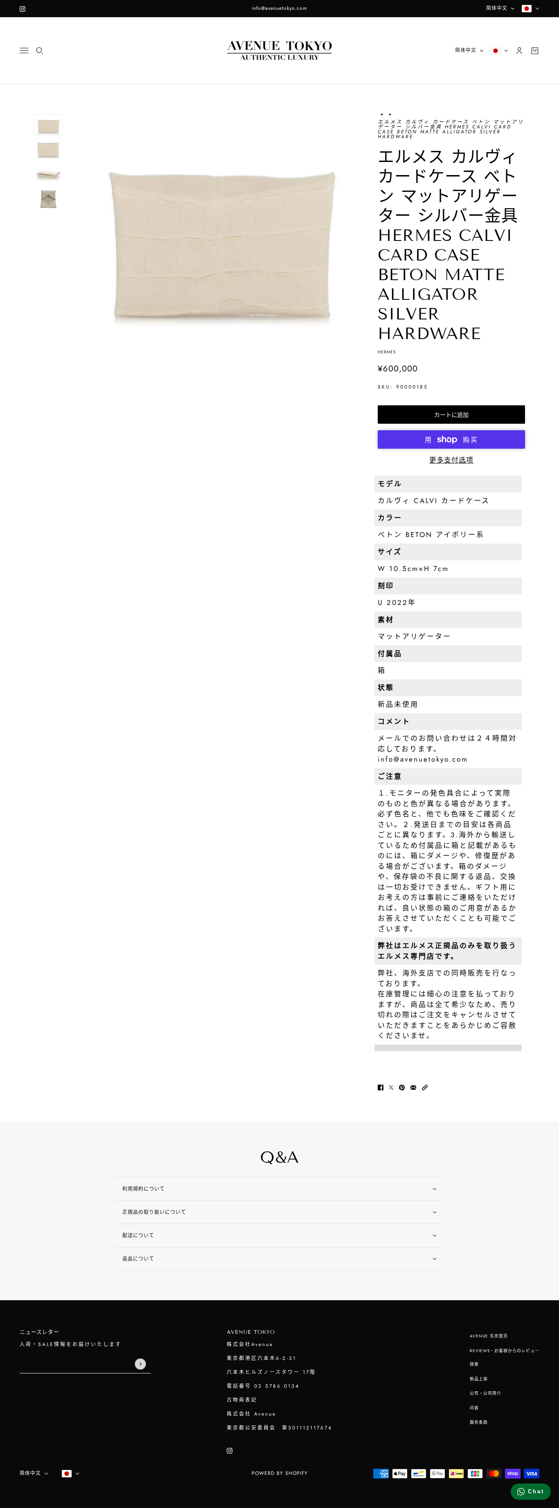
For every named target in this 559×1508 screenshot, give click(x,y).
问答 (474, 1408)
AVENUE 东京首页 (489, 1336)
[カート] (534, 50)
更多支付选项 (451, 460)
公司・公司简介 (485, 1393)
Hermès (387, 352)
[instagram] (22, 8)
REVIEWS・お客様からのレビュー (504, 1351)
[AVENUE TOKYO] (279, 50)
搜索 (474, 1364)
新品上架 (479, 1379)
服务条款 (479, 1422)
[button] (425, 1087)
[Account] (519, 50)
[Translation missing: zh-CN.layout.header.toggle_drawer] (24, 50)
